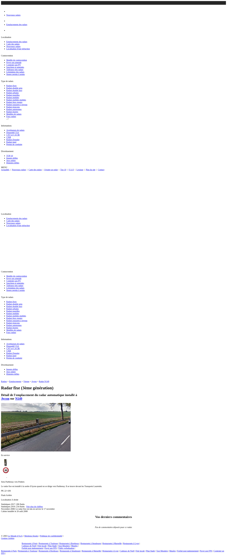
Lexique (79, 170)
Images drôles (12, 158)
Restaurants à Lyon (131, 543)
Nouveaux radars (13, 46)
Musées (74, 546)
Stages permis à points (15, 74)
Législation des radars (15, 72)
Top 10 (63, 170)
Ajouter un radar (51, 170)
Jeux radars (11, 160)
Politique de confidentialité (51, 536)
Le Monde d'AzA (15, 536)
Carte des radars (13, 44)
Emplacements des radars (16, 42)
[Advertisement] (113, 190)
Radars (4, 381)
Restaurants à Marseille (112, 543)
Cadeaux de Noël (29, 546)
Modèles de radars (13, 114)
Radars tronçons (13, 107)
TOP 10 (9, 156)
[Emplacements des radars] (8, 21)
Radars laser (11, 142)
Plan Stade (52, 546)
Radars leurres (12, 112)
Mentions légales (31, 536)
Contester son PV (13, 65)
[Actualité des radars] (13, 30)
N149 (18, 398)
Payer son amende (13, 62)
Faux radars (11, 116)
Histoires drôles (12, 163)
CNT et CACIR (13, 135)
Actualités (5, 170)
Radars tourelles (13, 95)
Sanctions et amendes (15, 67)
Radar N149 (44, 381)
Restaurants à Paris (29, 543)
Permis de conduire (14, 144)
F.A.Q (71, 170)
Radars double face (14, 90)
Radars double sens (14, 88)
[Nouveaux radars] (8, 11)
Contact (101, 170)
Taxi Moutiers (64, 546)
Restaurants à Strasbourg (91, 543)
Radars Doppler (12, 140)
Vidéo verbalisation (66, 548)
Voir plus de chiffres (34, 506)
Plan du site (90, 170)
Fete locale (42, 546)
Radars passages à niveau (16, 105)
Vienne (26, 381)
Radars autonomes (14, 109)
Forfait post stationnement (32, 548)
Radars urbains (12, 93)
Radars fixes (11, 86)
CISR (8, 137)
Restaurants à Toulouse (48, 543)
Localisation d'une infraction (18, 49)
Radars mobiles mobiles (16, 100)
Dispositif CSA (12, 132)
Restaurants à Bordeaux (69, 543)
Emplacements (15, 381)
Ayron (34, 381)
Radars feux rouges (14, 102)
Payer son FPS (51, 548)
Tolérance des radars (14, 69)
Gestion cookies (7, 538)
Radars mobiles (12, 97)
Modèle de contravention (16, 60)
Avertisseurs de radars (15, 130)
